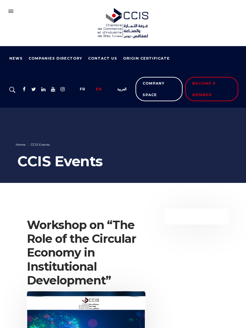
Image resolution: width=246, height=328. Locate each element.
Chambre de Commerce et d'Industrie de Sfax (123, 23)
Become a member (204, 89)
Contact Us (102, 58)
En (99, 89)
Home (21, 145)
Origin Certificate (146, 58)
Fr (82, 89)
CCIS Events (40, 145)
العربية (122, 89)
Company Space (154, 89)
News (16, 58)
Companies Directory (55, 58)
